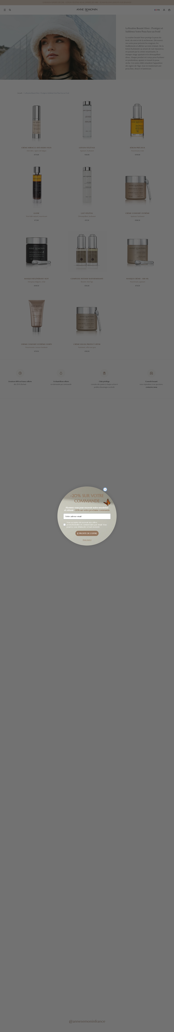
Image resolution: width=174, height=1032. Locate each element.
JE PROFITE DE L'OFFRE (87, 533)
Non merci (87, 540)
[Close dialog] (105, 489)
